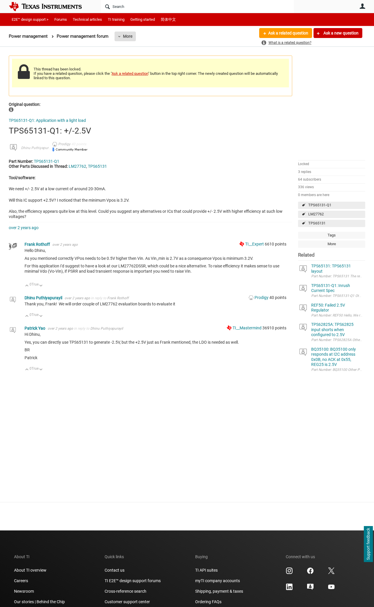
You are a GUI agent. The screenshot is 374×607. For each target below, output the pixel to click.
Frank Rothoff (38, 244)
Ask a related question (288, 33)
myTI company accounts (217, 580)
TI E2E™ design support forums (133, 580)
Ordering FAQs (208, 601)
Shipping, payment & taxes (219, 591)
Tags (332, 235)
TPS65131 (316, 223)
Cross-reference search (125, 591)
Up (27, 285)
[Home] (50, 6)
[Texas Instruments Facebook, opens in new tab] (310, 572)
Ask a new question (341, 33)
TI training (116, 19)
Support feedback (368, 544)
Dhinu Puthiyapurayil (37, 148)
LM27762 (316, 214)
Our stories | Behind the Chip (39, 601)
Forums (60, 19)
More (127, 36)
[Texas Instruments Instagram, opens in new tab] (289, 572)
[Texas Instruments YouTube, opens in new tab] (331, 589)
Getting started (142, 19)
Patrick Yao (35, 328)
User (362, 6)
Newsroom (24, 591)
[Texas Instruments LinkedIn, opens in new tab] (289, 589)
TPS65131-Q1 (319, 205)
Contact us (114, 570)
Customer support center (127, 601)
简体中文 (168, 19)
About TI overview (30, 570)
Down (41, 285)
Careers (21, 580)
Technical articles (87, 19)
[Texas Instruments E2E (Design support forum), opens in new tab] (310, 589)
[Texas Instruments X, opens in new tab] (331, 572)
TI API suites (206, 570)
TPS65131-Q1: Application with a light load (47, 120)
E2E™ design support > (30, 19)
